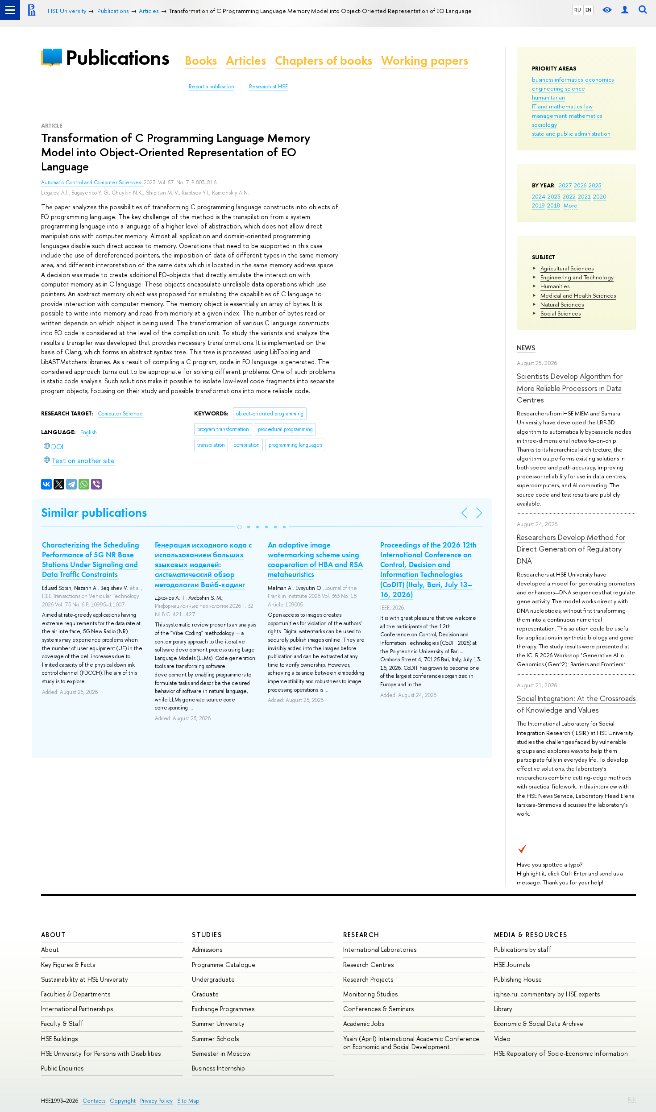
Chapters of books (323, 60)
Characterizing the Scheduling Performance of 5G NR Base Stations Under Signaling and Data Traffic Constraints (90, 559)
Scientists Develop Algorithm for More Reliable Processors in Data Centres (570, 388)
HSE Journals (512, 964)
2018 (553, 205)
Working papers (424, 60)
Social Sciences (560, 313)
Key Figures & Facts (68, 964)
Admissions (207, 949)
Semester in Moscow (221, 1053)
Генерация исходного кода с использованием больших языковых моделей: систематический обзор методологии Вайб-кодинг (203, 564)
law (588, 106)
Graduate (205, 994)
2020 (599, 196)
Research (361, 934)
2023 (554, 196)
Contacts (94, 1100)
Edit (632, 1099)
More (570, 205)
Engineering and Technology (577, 277)
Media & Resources (531, 934)
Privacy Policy (156, 1100)
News (526, 348)
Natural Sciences (562, 304)
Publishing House (518, 979)
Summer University (218, 1023)
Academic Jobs (363, 1023)
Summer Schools (215, 1038)
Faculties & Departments (75, 994)
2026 (580, 185)
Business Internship (218, 1068)
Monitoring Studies (370, 994)
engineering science (558, 88)
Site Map (188, 1100)
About (53, 934)
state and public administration (571, 133)
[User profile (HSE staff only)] (624, 10)
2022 (569, 196)
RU (577, 10)
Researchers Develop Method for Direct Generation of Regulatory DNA (571, 549)
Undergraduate (213, 979)
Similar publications (94, 512)
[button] (239, 527)
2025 (595, 185)
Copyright (123, 1100)
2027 (565, 185)
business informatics (557, 79)
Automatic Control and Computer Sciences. (92, 182)
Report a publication (211, 86)
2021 (584, 196)
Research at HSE (268, 86)
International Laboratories (379, 949)
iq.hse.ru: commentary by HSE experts (547, 994)
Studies (207, 934)
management (549, 116)
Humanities (554, 286)
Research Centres (368, 964)
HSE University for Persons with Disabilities (101, 1053)
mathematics (585, 116)
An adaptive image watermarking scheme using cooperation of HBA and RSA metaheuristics (315, 559)
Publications (117, 57)
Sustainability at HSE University (84, 979)
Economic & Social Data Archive (538, 1023)
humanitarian (548, 97)
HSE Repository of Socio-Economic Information (561, 1053)
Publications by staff (523, 949)
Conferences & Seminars (378, 1008)
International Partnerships (77, 1008)
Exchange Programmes (223, 1008)
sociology (544, 124)
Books (201, 60)
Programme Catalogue (223, 964)
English (88, 432)
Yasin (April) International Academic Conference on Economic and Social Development (411, 1042)
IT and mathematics (557, 106)
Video (502, 1038)
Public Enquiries (62, 1068)
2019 (538, 205)
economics (599, 79)
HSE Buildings (59, 1038)
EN (588, 10)
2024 (538, 196)
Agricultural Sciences (567, 268)
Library (503, 1008)
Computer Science (120, 413)
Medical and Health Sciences (578, 295)
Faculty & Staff (62, 1023)
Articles (246, 60)
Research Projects (368, 979)
